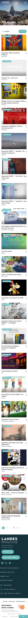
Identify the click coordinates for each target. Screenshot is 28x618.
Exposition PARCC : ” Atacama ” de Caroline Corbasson (12, 152)
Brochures (8, 585)
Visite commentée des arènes (11, 274)
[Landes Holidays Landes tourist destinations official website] (5, 2)
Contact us (8, 552)
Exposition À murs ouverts (10, 419)
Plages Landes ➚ (10, 589)
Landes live (4, 576)
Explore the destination (9, 568)
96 (14, 527)
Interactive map (6, 580)
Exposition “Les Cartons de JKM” (12, 298)
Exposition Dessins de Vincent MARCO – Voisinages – (11, 322)
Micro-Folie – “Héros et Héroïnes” (12, 493)
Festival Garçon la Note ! (9, 371)
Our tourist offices (11, 558)
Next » (17, 527)
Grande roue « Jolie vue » (9, 78)
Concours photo (6, 251)
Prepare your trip (7, 572)
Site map (5, 601)
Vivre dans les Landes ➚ (13, 593)
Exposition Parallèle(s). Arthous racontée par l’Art (11, 127)
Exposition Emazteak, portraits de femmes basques (12, 468)
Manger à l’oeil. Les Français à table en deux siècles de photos (13, 102)
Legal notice (12, 601)
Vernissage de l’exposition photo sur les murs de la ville (13, 227)
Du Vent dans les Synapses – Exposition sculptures (10, 347)
